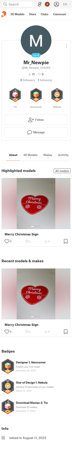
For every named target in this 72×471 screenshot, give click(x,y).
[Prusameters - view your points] (47, 4)
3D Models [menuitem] (17, 14)
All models (62, 171)
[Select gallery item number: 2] (36, 226)
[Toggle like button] (7, 241)
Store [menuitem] (32, 14)
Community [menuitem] (61, 14)
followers (27, 80)
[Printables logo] (4, 14)
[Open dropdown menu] (66, 44)
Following (45, 80)
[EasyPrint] (40, 4)
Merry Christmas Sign (21, 234)
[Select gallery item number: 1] (32, 226)
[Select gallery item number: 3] (39, 226)
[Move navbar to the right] (68, 14)
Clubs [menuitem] (44, 14)
